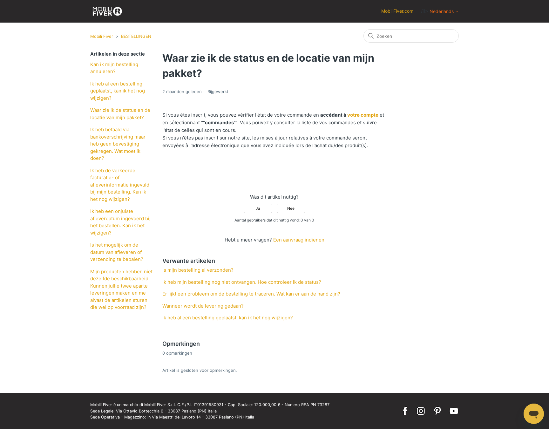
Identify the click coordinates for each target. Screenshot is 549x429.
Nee (291, 208)
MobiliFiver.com (397, 11)
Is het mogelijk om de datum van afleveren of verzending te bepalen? (116, 252)
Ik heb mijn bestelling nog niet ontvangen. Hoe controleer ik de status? (241, 282)
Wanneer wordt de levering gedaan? (203, 306)
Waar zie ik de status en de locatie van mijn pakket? (120, 113)
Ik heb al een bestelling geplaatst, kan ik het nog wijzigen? (117, 91)
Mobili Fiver (101, 36)
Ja (258, 208)
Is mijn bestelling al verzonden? (198, 270)
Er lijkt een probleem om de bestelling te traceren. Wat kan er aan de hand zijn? (251, 294)
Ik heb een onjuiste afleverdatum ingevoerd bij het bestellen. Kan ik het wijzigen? (120, 222)
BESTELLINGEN (136, 36)
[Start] (107, 11)
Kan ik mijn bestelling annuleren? (114, 68)
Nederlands (442, 11)
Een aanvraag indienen (298, 240)
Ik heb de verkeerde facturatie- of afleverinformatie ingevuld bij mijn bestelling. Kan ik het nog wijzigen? (119, 184)
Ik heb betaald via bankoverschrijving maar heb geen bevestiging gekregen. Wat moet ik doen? (118, 143)
